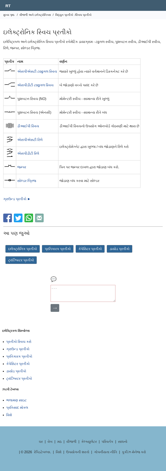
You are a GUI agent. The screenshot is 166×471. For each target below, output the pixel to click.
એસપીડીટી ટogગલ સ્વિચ (35, 85)
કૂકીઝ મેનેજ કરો (134, 452)
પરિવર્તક (107, 441)
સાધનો (122, 441)
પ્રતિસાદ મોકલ (17, 407)
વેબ (50, 441)
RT (8, 6)
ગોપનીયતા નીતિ (105, 452)
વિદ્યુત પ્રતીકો (64, 14)
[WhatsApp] (29, 221)
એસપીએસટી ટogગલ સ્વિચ (37, 71)
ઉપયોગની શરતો (77, 452)
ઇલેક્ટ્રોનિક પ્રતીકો (22, 249)
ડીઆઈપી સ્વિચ (28, 126)
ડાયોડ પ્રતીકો (119, 249)
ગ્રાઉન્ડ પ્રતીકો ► (17, 199)
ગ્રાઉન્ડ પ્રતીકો (17, 349)
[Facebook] (8, 221)
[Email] (40, 221)
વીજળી (71, 441)
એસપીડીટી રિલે (28, 153)
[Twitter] (19, 221)
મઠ (59, 441)
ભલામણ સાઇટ (16, 400)
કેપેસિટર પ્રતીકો (90, 249)
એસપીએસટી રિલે (30, 140)
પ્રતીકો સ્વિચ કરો (18, 341)
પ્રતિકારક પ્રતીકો (58, 249)
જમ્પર (21, 167)
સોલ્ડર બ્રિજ (26, 181)
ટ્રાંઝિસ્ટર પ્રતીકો (21, 260)
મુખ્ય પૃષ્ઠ (8, 14)
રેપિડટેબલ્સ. (42, 452)
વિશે (9, 415)
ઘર (41, 441)
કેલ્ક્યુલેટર (89, 441)
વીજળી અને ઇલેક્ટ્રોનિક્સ (35, 14)
